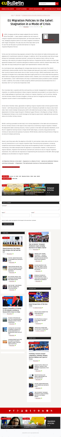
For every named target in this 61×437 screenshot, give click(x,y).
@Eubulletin (26, 26)
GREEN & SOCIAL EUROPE (8, 9)
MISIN (31, 176)
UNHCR (38, 176)
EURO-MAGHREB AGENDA (41, 12)
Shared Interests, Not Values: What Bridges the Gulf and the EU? (11, 250)
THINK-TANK (30, 12)
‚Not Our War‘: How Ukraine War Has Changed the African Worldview (15, 287)
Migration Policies (26, 176)
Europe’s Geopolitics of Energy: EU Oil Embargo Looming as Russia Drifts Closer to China (12, 310)
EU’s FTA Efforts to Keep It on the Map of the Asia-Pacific (40, 320)
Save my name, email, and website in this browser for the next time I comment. (19, 220)
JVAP (20, 176)
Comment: (4, 205)
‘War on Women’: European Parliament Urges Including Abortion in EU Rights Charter (37, 246)
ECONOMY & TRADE (19, 12)
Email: (32, 212)
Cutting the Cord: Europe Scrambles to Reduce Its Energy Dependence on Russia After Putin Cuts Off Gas (15, 330)
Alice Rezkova (38, 314)
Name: (3, 212)
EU (14, 176)
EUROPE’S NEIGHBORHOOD (35, 9)
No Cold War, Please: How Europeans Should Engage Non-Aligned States (14, 278)
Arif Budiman (38, 323)
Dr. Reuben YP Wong (37, 307)
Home (12, 15)
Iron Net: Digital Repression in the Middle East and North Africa (15, 259)
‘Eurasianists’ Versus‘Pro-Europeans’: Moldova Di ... (30, 426)
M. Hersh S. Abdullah (40, 330)
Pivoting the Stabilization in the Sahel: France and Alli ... (11, 193)
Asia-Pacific (32, 293)
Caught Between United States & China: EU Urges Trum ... (10, 426)
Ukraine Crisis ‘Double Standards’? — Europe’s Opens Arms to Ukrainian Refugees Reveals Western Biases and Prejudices (41, 256)
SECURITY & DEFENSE (21, 9)
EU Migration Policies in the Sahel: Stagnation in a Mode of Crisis (36, 15)
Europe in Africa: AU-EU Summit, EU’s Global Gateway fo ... (34, 193)
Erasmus (11, 176)
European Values (27, 424)
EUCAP (17, 176)
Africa (4, 185)
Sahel (35, 176)
